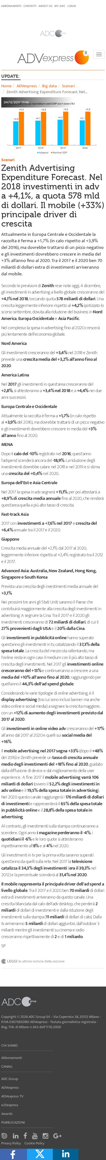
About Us (45, 5)
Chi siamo (9, 1045)
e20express (9, 1105)
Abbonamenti (11, 5)
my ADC (59, 5)
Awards (7, 1114)
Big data (49, 86)
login (71, 5)
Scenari (68, 86)
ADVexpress (27, 86)
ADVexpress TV (12, 1096)
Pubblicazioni (13, 1122)
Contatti (29, 5)
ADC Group (9, 1079)
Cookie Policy (34, 1143)
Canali (6, 1066)
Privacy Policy (11, 1143)
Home (6, 86)
